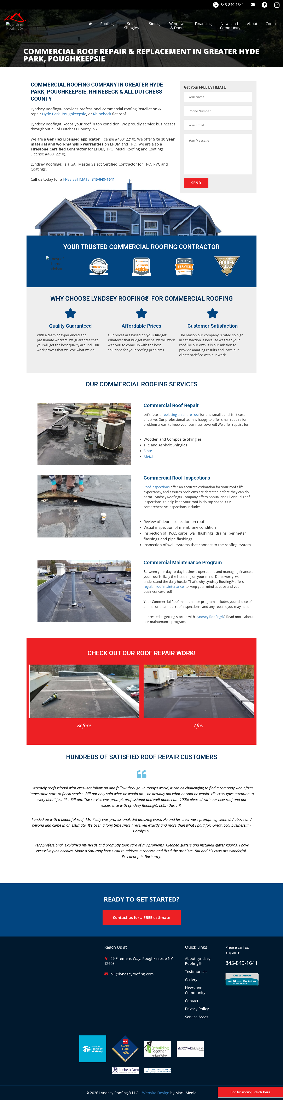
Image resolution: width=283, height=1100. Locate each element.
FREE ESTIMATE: (89, 179)
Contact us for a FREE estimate (141, 917)
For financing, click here (250, 1092)
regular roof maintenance (164, 586)
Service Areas (196, 1016)
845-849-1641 (232, 4)
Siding (154, 23)
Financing (203, 23)
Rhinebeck (102, 113)
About (252, 23)
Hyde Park (51, 113)
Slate (148, 450)
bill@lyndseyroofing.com (132, 973)
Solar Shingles (131, 25)
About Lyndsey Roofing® (197, 961)
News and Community (230, 25)
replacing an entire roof (180, 414)
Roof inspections (157, 487)
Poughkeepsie (74, 113)
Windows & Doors (177, 25)
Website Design (155, 1092)
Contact (272, 23)
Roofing (107, 23)
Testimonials (196, 971)
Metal (148, 456)
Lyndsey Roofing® (210, 616)
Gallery (191, 979)
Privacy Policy (197, 1008)
